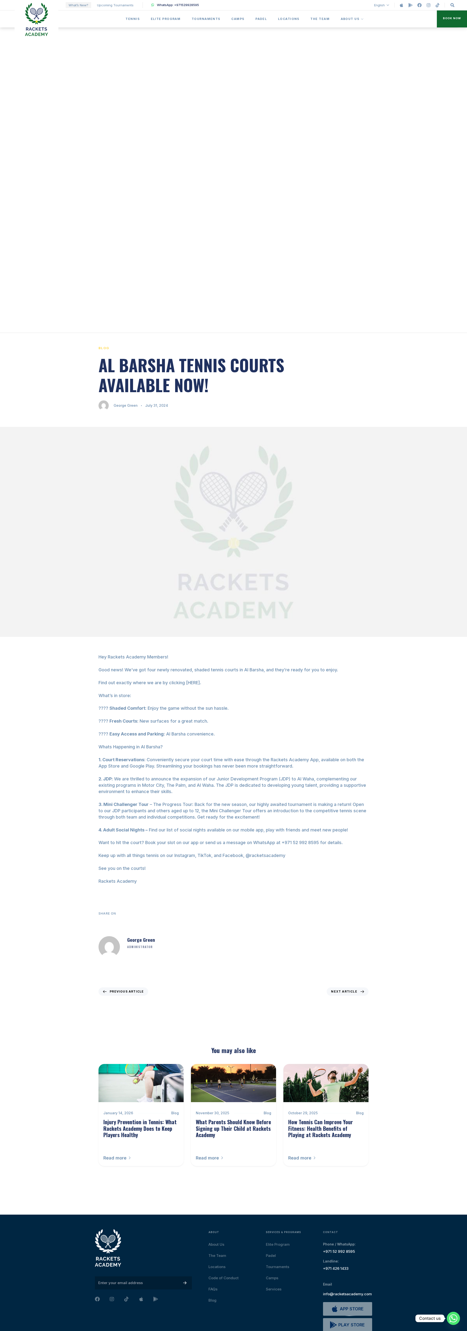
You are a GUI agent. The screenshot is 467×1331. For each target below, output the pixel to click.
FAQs (212, 1289)
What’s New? (78, 5)
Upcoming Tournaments (115, 5)
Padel (261, 19)
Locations (288, 19)
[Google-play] (410, 5)
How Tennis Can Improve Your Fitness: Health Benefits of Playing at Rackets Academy (320, 1128)
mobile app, (253, 829)
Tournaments (206, 19)
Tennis (133, 19)
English (379, 5)
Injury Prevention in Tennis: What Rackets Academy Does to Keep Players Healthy (140, 1128)
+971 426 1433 (336, 1268)
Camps (237, 19)
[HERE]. (193, 682)
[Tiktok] (437, 5)
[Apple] (401, 5)
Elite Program (166, 19)
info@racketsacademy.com (347, 1294)
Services (273, 1289)
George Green (126, 405)
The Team (320, 19)
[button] (452, 19)
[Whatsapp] (453, 1318)
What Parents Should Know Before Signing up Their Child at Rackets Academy (233, 1128)
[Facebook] (419, 5)
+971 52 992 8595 (339, 1251)
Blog (104, 348)
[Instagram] (428, 5)
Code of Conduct (223, 1278)
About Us (350, 19)
